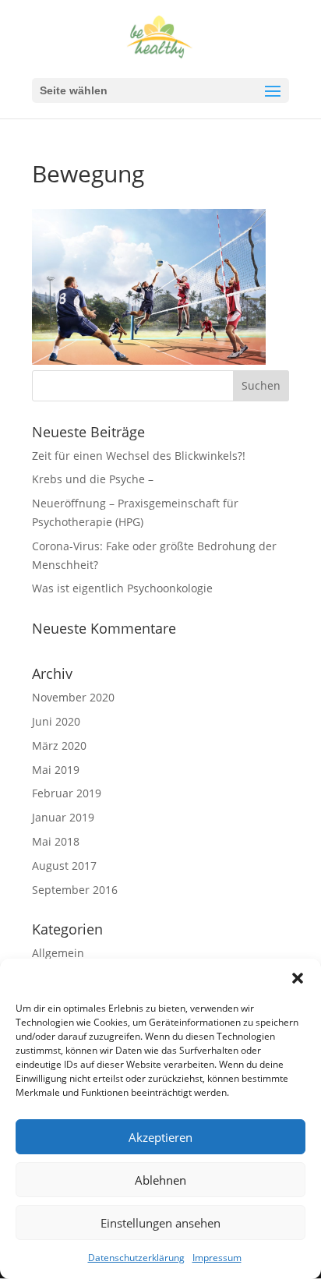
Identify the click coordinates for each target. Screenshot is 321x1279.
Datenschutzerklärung (136, 1257)
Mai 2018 (55, 841)
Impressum (217, 1257)
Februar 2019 (66, 793)
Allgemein (58, 952)
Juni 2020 (56, 721)
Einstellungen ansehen (160, 1223)
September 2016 (75, 889)
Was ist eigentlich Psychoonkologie (122, 588)
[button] (297, 978)
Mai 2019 (55, 769)
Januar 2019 (63, 817)
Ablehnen (160, 1180)
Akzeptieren (160, 1137)
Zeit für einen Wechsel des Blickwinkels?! (138, 455)
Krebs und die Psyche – (92, 479)
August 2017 (64, 865)
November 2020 (73, 697)
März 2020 (59, 745)
